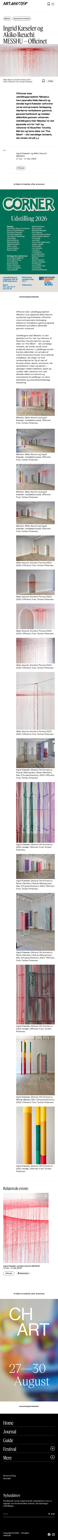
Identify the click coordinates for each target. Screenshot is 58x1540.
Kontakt (7, 1479)
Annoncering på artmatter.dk (28, 297)
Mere (7, 1457)
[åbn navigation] (53, 4)
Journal (9, 1431)
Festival (9, 1449)
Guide (8, 1440)
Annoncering (9, 1476)
